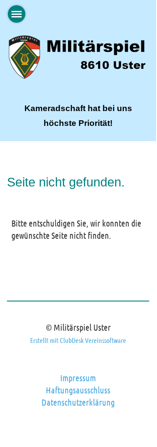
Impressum (78, 377)
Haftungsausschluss (78, 390)
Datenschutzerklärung (78, 402)
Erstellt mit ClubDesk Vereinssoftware (78, 340)
